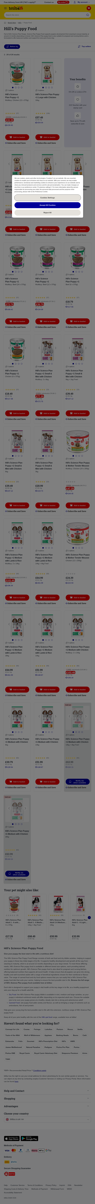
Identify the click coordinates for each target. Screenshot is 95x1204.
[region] (47, 196)
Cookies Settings (47, 198)
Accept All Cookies (48, 205)
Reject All (47, 212)
